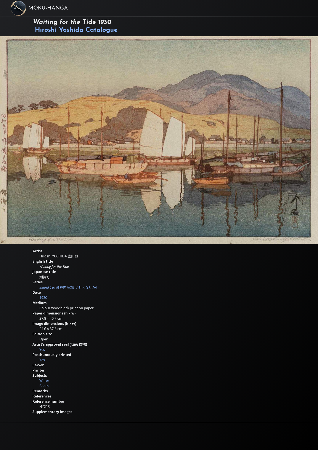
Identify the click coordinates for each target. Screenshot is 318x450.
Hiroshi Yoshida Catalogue (76, 30)
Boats (44, 385)
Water (44, 380)
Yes (42, 349)
